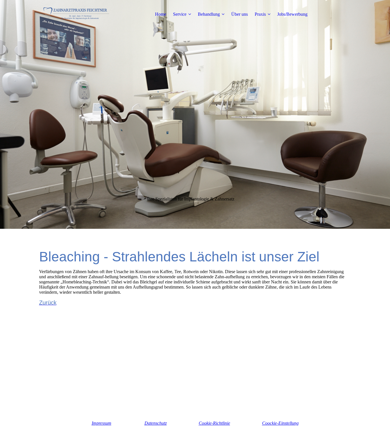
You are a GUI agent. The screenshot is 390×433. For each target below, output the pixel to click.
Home (160, 14)
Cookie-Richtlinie (214, 423)
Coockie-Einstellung (280, 423)
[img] (74, 14)
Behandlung (209, 14)
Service (179, 14)
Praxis (260, 14)
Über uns (239, 14)
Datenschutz (155, 423)
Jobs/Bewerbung (292, 14)
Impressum (101, 423)
